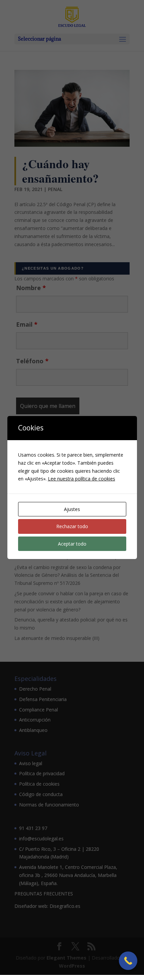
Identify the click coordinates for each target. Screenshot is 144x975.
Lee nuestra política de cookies (81, 478)
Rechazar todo (72, 526)
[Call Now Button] (128, 960)
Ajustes (72, 509)
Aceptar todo (72, 544)
